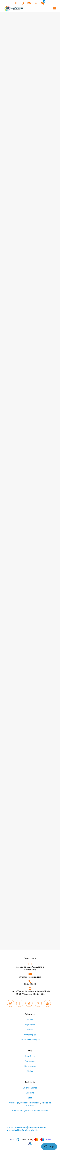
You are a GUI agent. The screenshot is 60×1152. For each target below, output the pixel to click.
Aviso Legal (14, 1103)
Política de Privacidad (29, 1103)
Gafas (30, 1029)
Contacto (30, 1093)
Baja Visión (30, 1024)
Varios (30, 1071)
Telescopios (30, 1061)
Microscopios (30, 1034)
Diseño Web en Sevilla (28, 1130)
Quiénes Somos (30, 1088)
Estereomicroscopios (30, 1039)
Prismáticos (30, 1056)
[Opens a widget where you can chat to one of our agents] (49, 1147)
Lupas (30, 1020)
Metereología (30, 1066)
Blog (30, 1098)
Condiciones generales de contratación (30, 1110)
